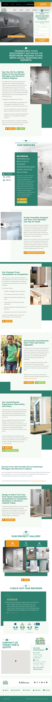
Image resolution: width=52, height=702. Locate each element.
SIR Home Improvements (38, 649)
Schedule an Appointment (43, 4)
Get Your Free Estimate (42, 40)
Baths (14, 10)
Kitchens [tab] (8, 177)
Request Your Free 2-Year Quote (35, 252)
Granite (21, 10)
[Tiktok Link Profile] (44, 682)
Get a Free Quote (9, 519)
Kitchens (28, 10)
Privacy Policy (7, 698)
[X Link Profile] (39, 682)
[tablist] (8, 177)
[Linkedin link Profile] (47, 682)
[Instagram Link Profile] (37, 682)
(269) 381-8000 (37, 669)
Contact (19, 4)
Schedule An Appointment (17, 36)
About (13, 4)
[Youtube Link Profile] (42, 682)
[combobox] (42, 29)
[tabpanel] (33, 174)
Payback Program (44, 10)
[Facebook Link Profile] (35, 682)
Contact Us (11, 128)
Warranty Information (11, 450)
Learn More (23, 202)
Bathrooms (16, 690)
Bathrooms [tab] (9, 174)
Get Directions (37, 657)
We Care (6, 4)
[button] (15, 661)
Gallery (22, 128)
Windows (34, 10)
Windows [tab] (8, 180)
